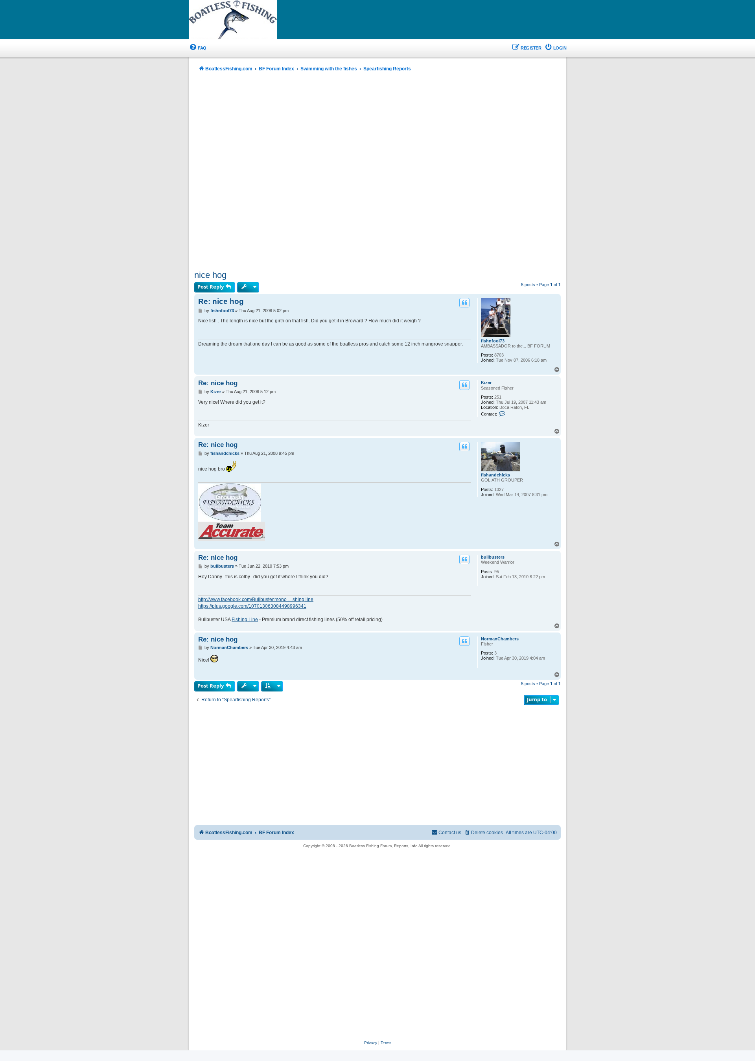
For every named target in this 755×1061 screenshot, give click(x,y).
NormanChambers (500, 638)
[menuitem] (197, 48)
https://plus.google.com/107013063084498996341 (252, 606)
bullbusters (493, 557)
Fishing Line (245, 619)
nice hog (210, 275)
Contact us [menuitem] (449, 832)
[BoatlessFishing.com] (246, 20)
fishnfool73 (493, 340)
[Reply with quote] (464, 302)
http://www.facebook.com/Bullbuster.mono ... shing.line (255, 599)
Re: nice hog (221, 301)
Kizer (486, 382)
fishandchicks (495, 475)
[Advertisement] (377, 171)
